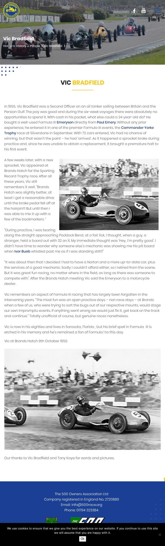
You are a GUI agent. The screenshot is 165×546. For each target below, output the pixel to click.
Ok (82, 538)
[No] (159, 534)
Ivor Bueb (22, 251)
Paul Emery (106, 122)
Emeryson (65, 122)
